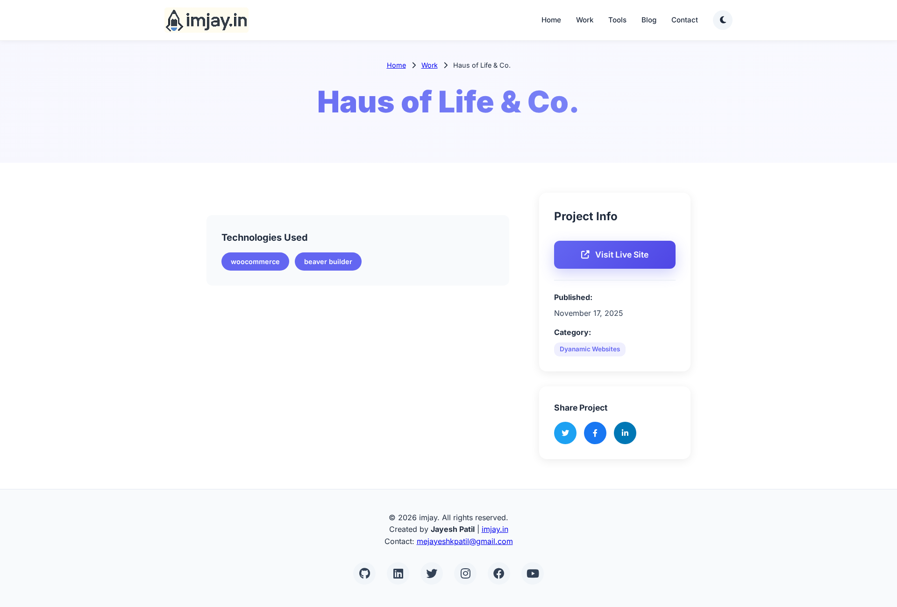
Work (584, 19)
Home (551, 19)
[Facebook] (499, 573)
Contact (684, 19)
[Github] (364, 573)
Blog (648, 19)
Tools (617, 19)
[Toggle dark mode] (723, 20)
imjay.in (495, 529)
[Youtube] (532, 573)
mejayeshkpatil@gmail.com (465, 541)
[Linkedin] (398, 573)
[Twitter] (431, 573)
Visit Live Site (621, 254)
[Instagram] (465, 573)
